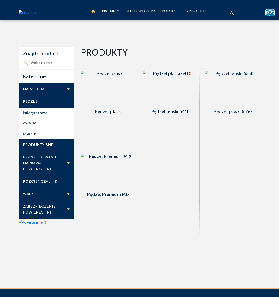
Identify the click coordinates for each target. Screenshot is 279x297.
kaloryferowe (35, 112)
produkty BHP (38, 144)
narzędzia (33, 89)
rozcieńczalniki (40, 181)
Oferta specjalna (141, 11)
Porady (168, 11)
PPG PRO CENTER (195, 11)
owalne (29, 123)
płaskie (29, 133)
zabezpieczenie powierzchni (39, 209)
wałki (29, 193)
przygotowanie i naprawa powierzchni (41, 163)
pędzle (30, 101)
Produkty (110, 11)
